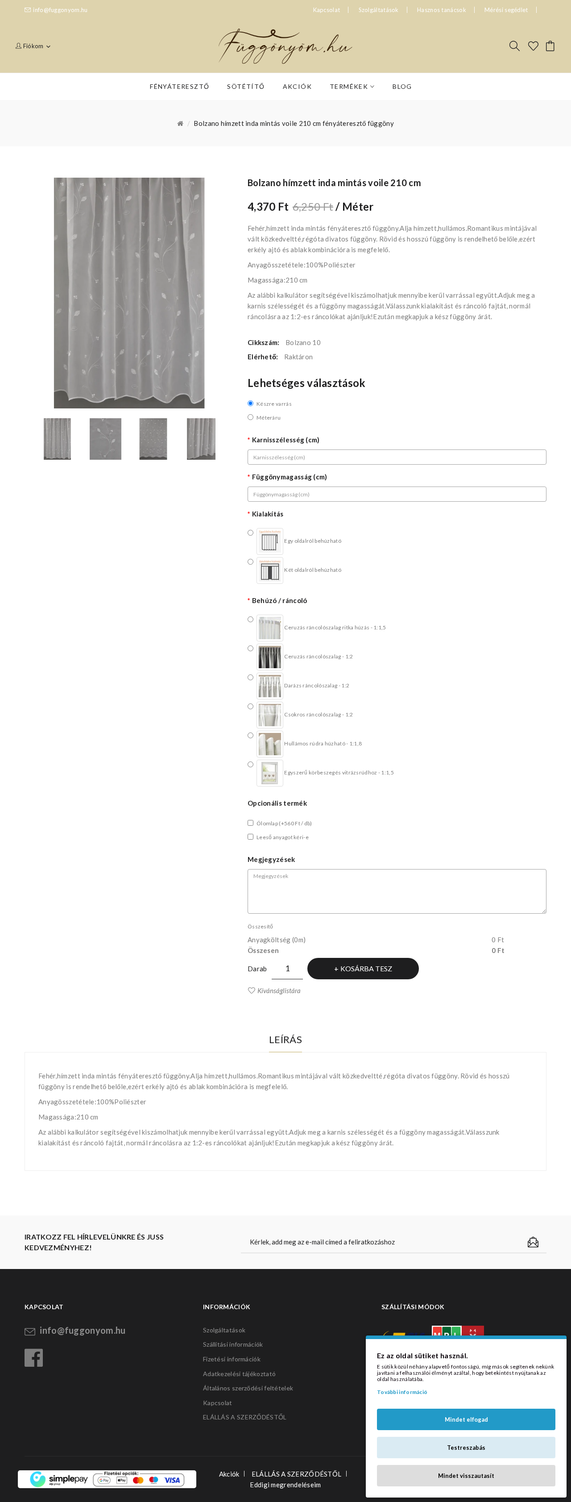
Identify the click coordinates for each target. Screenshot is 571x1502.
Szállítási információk (233, 1344)
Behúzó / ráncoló (279, 600)
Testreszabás (466, 1447)
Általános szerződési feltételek (248, 1388)
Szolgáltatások (379, 9)
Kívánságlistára (279, 990)
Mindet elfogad (466, 1419)
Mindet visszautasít (466, 1475)
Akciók (229, 1474)
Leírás (285, 1039)
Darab (257, 969)
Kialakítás (268, 514)
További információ (402, 1392)
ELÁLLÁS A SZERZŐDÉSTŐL (245, 1417)
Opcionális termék (277, 803)
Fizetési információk (232, 1359)
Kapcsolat (217, 1402)
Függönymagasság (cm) (289, 477)
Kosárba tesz (366, 968)
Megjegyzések (271, 859)
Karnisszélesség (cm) (286, 440)
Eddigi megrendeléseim (285, 1485)
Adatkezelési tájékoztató (239, 1373)
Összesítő (260, 926)
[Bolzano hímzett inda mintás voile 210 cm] (57, 439)
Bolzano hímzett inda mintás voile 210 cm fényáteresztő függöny (294, 123)
